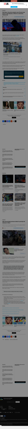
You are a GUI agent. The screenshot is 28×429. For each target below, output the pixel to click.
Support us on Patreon (15, 4)
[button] (24, 1)
